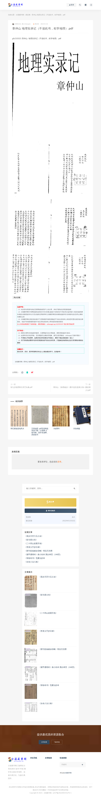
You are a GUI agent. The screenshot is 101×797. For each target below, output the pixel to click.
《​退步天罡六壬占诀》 (34, 536)
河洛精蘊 (76, 429)
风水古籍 (17, 297)
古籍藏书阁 (20, 15)
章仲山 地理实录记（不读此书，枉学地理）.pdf (39, 361)
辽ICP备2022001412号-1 (62, 793)
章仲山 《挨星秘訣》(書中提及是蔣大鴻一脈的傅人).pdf (72, 388)
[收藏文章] (22, 372)
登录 (59, 462)
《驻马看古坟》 (31, 540)
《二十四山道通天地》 (34, 543)
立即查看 (44, 742)
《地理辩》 (56, 429)
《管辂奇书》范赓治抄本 (35, 558)
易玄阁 (27, 15)
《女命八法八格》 (32, 562)
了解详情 (57, 742)
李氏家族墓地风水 (17, 429)
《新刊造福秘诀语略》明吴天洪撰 (38, 551)
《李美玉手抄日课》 (33, 547)
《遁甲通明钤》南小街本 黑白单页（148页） (43, 554)
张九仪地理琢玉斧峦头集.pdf (21, 387)
